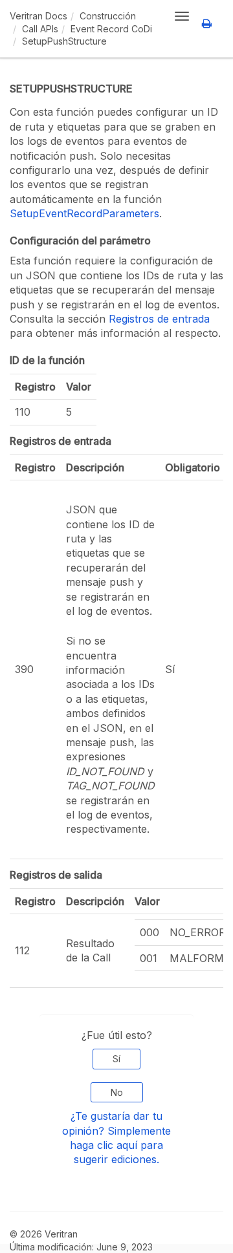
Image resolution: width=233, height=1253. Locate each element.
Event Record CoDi (111, 28)
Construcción (108, 15)
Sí (116, 1058)
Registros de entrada (159, 318)
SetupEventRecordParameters (84, 213)
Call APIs (40, 28)
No (117, 1092)
